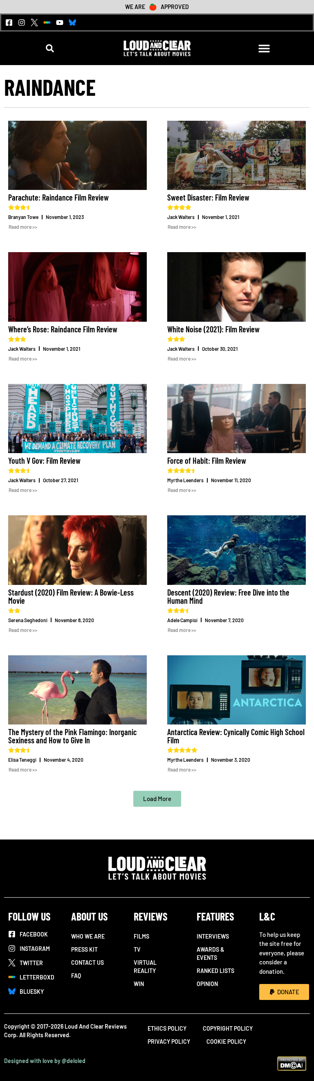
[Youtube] (59, 22)
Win (139, 983)
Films (141, 936)
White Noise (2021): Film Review (213, 329)
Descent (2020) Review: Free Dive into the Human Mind (228, 596)
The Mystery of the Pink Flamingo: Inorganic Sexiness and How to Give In (72, 736)
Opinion (207, 983)
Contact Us (87, 962)
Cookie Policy (226, 1041)
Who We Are (88, 936)
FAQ (76, 975)
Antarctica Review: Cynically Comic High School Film (236, 736)
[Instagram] (21, 22)
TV (137, 949)
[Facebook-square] (9, 22)
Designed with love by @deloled (44, 1060)
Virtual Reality (145, 966)
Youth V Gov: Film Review (44, 460)
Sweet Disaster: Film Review (208, 197)
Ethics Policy (167, 1028)
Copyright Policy (228, 1028)
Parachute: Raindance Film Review (58, 197)
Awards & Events (210, 953)
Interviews (213, 936)
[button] (50, 48)
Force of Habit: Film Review (206, 460)
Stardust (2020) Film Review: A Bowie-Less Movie (71, 596)
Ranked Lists (215, 970)
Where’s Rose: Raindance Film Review (62, 329)
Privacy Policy (169, 1041)
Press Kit (84, 949)
